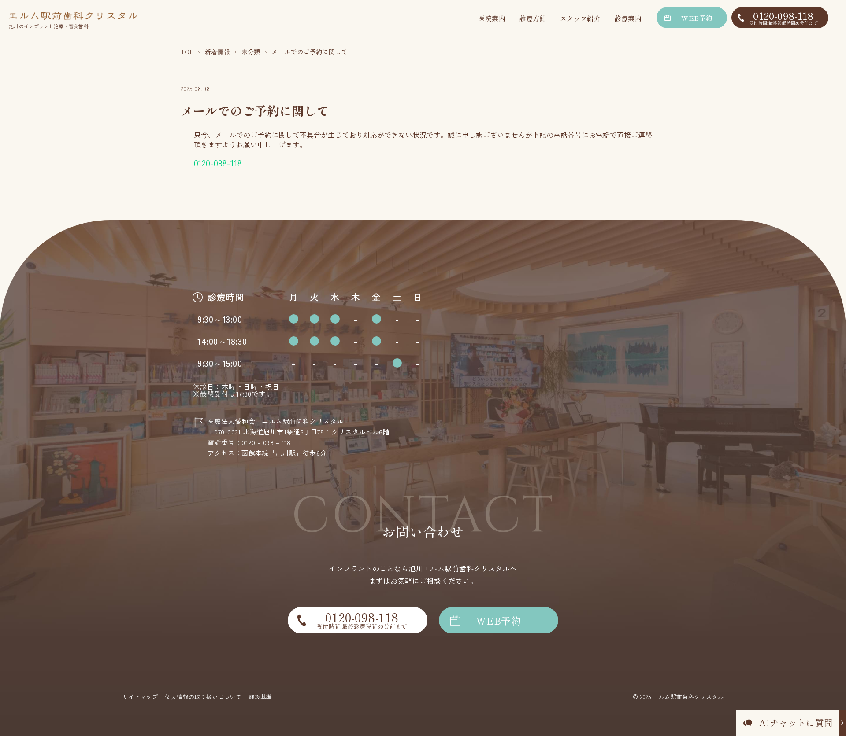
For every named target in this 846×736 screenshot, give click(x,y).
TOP (187, 51)
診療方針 (532, 18)
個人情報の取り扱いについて (203, 696)
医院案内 (491, 18)
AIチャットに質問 (796, 722)
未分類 (250, 51)
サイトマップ (140, 696)
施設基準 (260, 696)
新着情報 (217, 51)
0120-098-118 (783, 17)
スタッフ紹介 (580, 18)
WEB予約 (696, 17)
